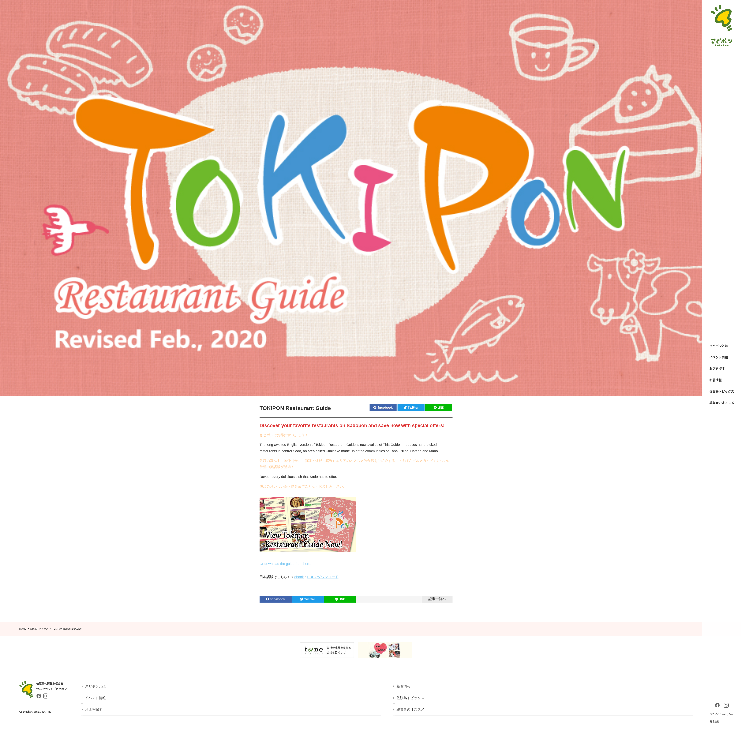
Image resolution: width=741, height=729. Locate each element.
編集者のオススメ (721, 402)
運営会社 (714, 721)
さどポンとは (718, 345)
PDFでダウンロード (322, 577)
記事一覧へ (437, 599)
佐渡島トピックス (721, 391)
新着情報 (715, 380)
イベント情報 (718, 357)
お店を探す (717, 368)
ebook (299, 577)
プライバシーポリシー (721, 714)
